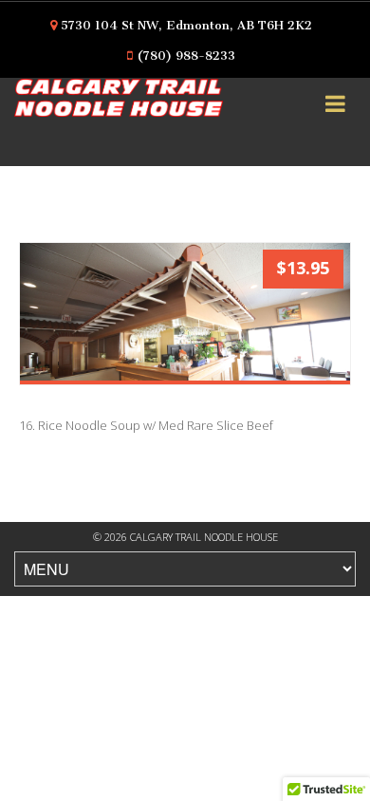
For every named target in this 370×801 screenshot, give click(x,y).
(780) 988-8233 (186, 55)
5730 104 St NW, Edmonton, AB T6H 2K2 (186, 25)
